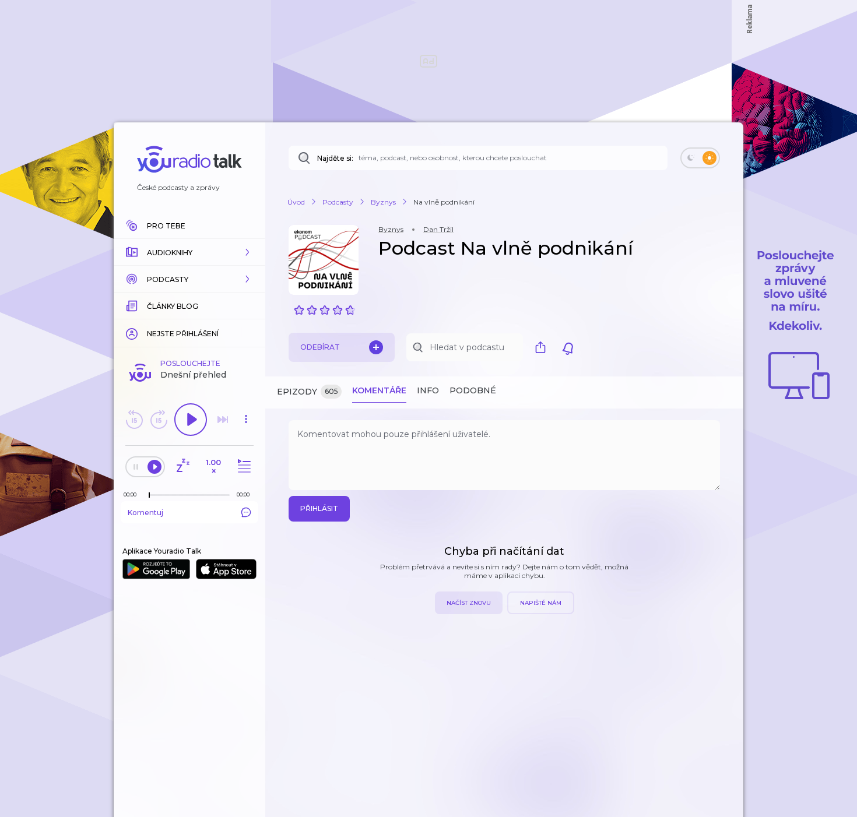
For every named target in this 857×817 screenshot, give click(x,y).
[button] (189, 252)
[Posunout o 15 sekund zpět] (134, 419)
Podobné (472, 390)
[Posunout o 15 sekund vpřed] (158, 419)
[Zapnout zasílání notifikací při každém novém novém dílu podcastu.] (568, 347)
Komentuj (145, 512)
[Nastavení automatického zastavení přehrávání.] (182, 466)
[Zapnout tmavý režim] (700, 157)
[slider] (149, 495)
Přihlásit (319, 508)
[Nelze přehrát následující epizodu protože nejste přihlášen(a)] (222, 419)
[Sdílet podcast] (543, 347)
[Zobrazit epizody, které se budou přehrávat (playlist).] (242, 466)
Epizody (307, 391)
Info (428, 390)
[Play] (190, 419)
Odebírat (320, 347)
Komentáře (379, 390)
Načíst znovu (469, 603)
